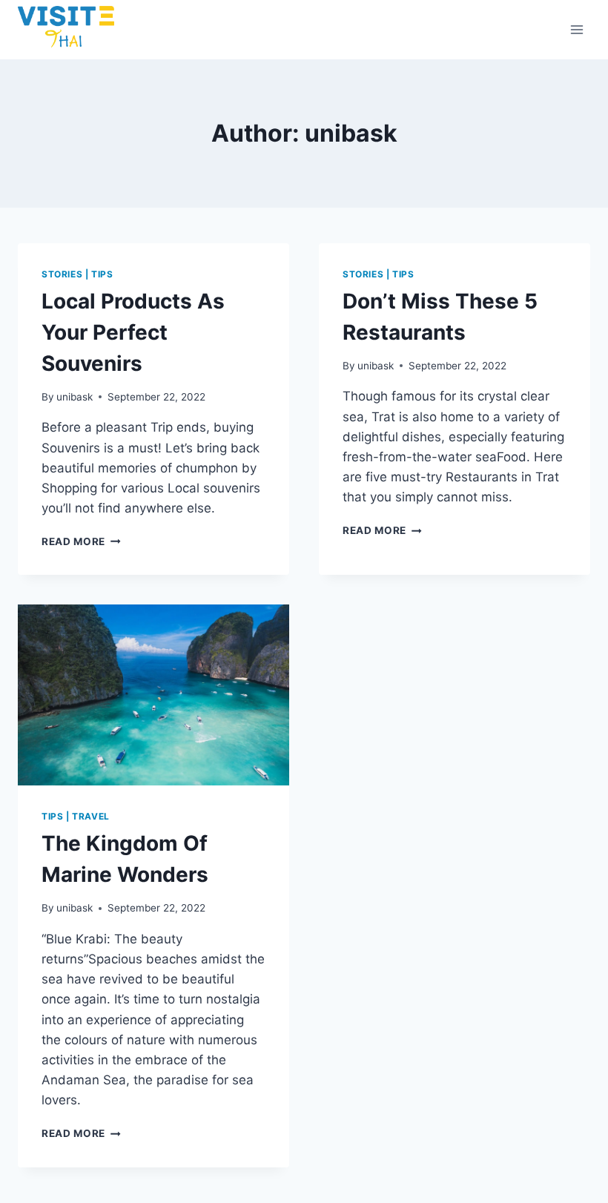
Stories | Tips (77, 274)
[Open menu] (576, 29)
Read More (81, 541)
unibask (74, 397)
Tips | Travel (76, 816)
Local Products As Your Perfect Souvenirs (133, 332)
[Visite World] (66, 30)
